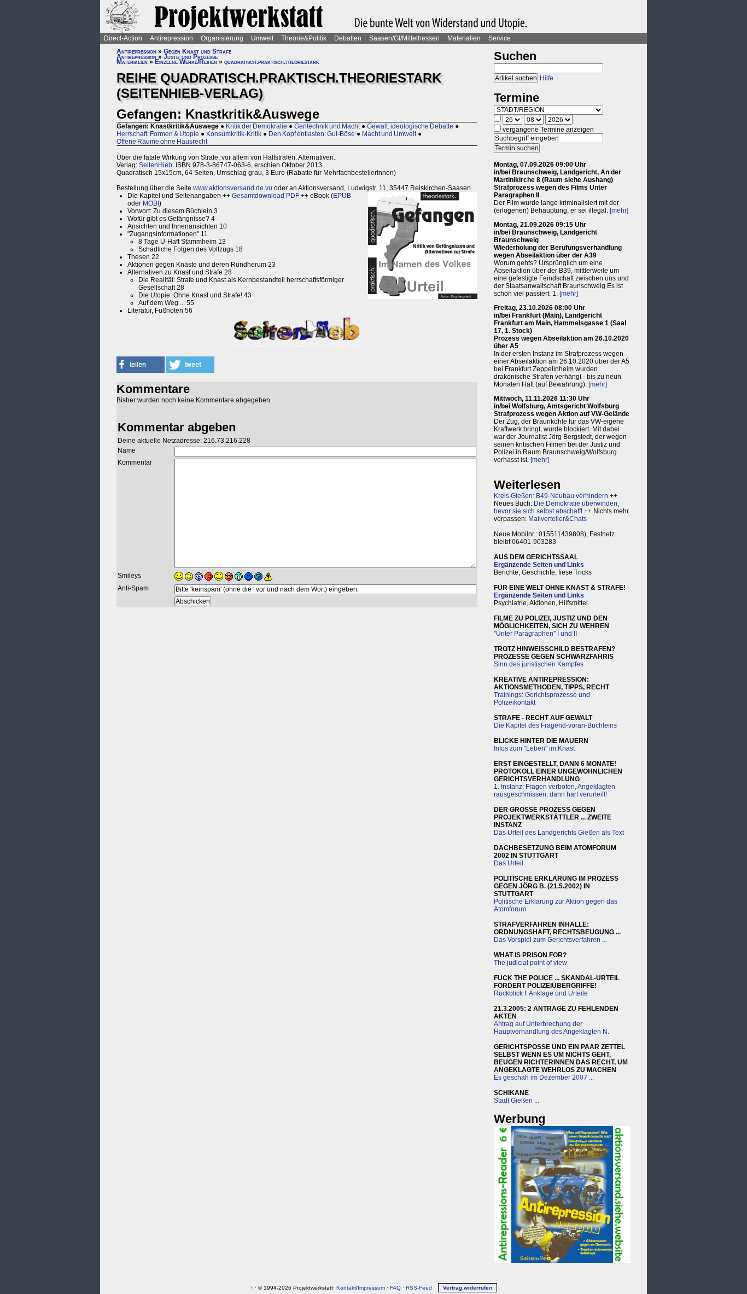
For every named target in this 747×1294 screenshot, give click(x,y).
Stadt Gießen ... (516, 1100)
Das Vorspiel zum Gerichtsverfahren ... (550, 940)
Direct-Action (123, 38)
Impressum (371, 1288)
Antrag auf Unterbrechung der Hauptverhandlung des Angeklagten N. (551, 1027)
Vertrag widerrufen (467, 1288)
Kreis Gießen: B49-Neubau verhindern (551, 496)
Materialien (464, 38)
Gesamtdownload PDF (265, 196)
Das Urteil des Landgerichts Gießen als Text (559, 832)
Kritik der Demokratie (256, 126)
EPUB (342, 196)
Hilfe (546, 78)
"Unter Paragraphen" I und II (535, 633)
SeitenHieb (155, 165)
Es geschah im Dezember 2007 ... (544, 1077)
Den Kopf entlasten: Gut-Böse (312, 134)
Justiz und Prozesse (191, 57)
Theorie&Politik (303, 38)
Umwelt (262, 38)
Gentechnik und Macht (327, 126)
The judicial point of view (530, 963)
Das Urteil (508, 863)
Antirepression (171, 38)
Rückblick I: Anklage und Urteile (541, 993)
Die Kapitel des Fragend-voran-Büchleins (555, 725)
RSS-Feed (419, 1288)
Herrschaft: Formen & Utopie (157, 134)
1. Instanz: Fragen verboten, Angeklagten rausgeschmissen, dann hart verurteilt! (554, 790)
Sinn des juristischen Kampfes (538, 664)
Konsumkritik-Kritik (233, 134)
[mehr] (619, 210)
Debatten (347, 38)
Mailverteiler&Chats (557, 519)
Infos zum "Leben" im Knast (534, 748)
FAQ (395, 1288)
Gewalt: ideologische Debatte (410, 126)
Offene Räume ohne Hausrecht (161, 141)
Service (499, 38)
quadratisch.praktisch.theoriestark (271, 62)
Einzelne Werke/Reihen (186, 62)
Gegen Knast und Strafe (197, 51)
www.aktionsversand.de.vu (232, 188)
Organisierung (222, 38)
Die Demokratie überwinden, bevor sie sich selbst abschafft (556, 507)
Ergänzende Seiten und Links (539, 565)
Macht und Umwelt (389, 134)
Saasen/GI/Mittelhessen (404, 38)
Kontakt (346, 1288)
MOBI (151, 203)
